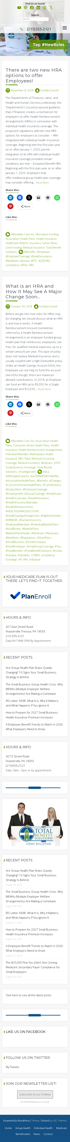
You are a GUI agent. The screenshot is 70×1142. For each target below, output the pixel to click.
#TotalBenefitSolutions (38, 550)
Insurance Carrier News (43, 243)
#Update (11, 555)
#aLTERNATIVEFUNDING (44, 476)
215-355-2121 (15, 636)
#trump (57, 550)
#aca (46, 471)
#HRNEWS (12, 520)
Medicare (46, 463)
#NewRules (12, 261)
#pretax (25, 261)
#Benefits (29, 252)
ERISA (24, 265)
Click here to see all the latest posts (28, 995)
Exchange (11, 559)
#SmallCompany (36, 542)
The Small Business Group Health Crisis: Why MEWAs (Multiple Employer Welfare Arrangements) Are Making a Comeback (34, 688)
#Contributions (52, 485)
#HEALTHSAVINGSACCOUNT (22, 511)
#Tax (58, 546)
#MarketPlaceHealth (18, 533)
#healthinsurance (41, 256)
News (37, 1134)
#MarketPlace (30, 528)
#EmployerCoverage (18, 256)
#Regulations (28, 537)
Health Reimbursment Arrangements (40, 450)
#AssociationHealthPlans (20, 480)
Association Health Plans (20, 239)
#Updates (24, 555)
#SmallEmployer (15, 546)
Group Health (22, 1128)
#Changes (55, 480)
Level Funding (14, 247)
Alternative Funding (47, 234)
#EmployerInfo (14, 493)
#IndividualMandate (17, 524)
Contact (48, 1134)
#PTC (34, 261)
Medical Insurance (34, 247)
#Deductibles (14, 489)
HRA (31, 265)
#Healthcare (53, 493)
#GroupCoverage (34, 493)
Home (8, 1128)
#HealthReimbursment (19, 507)
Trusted (45, 1121)
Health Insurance (46, 239)
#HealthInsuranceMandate (22, 502)
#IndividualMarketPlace (44, 524)
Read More (42, 182)
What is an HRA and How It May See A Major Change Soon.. (34, 291)
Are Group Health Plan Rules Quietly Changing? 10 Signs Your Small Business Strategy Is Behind (31, 672)
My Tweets (12, 1067)
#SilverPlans (44, 537)
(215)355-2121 (39, 29)
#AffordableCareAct (17, 476)
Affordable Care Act (22, 234)
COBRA (35, 555)
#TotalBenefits (14, 550)
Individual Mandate (17, 454)
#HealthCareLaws (16, 498)
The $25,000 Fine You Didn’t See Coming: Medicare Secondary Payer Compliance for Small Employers (33, 967)
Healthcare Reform (17, 243)
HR (20, 559)
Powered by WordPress (16, 1121)
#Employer (43, 252)
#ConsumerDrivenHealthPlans (23, 485)
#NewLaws (51, 533)
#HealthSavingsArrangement (22, 515)
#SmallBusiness (15, 542)
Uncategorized (27, 471)
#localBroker (13, 528)
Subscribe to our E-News (35, 1094)
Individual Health (43, 1128)
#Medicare (37, 533)
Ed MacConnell (49, 90)
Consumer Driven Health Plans (31, 445)
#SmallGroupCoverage (40, 546)
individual (34, 559)
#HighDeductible (51, 515)
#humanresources (30, 520)
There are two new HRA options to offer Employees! (34, 75)
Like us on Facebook (26, 1032)
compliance (13, 265)
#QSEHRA (44, 261)
